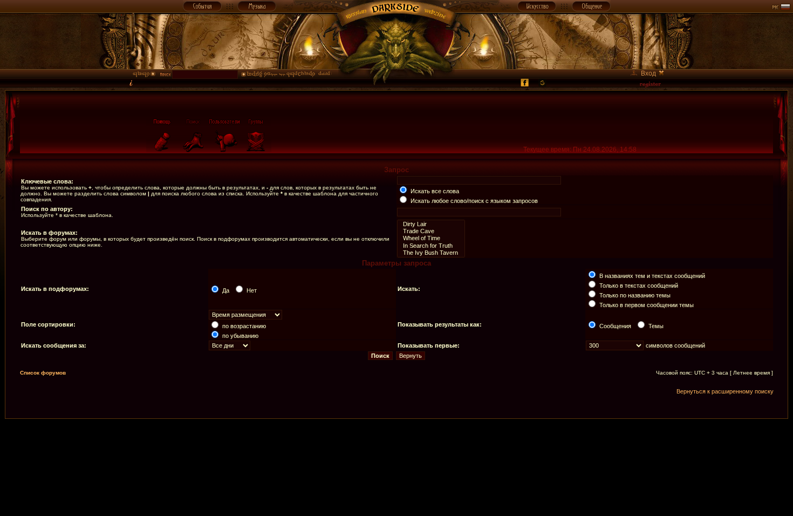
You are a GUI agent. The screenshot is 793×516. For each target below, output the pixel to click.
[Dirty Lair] (431, 224)
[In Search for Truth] (431, 245)
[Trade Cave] (431, 231)
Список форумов (43, 373)
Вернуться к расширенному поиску (725, 391)
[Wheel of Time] (431, 238)
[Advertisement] (396, 443)
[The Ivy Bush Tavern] (431, 252)
